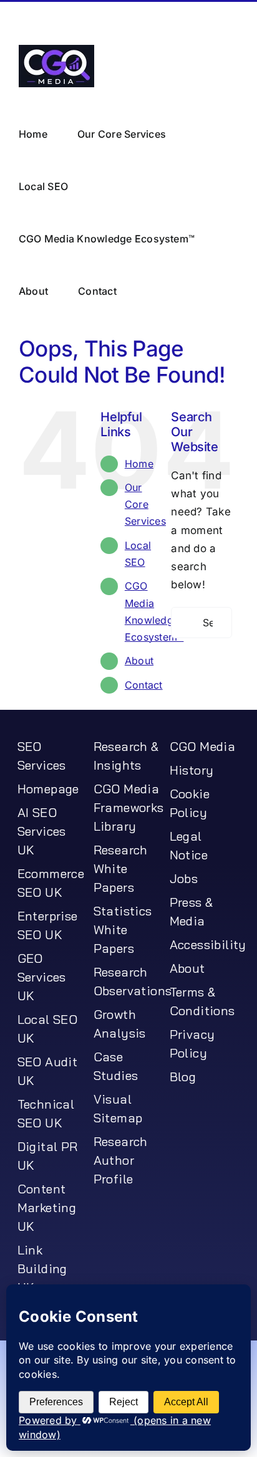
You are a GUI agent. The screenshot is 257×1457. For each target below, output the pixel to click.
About (139, 660)
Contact (144, 684)
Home (139, 463)
